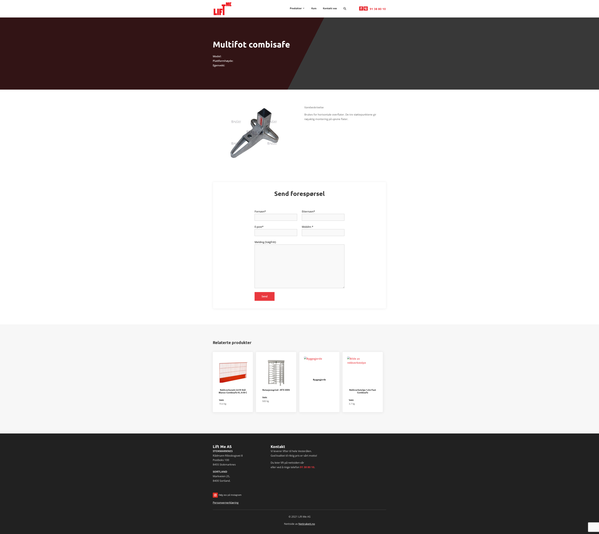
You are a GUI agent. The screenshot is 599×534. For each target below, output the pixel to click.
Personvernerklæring (226, 502)
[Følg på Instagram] (215, 495)
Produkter (296, 8)
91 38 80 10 (378, 9)
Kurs (313, 8)
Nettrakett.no (306, 524)
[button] (344, 9)
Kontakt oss (330, 8)
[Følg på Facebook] (361, 8)
